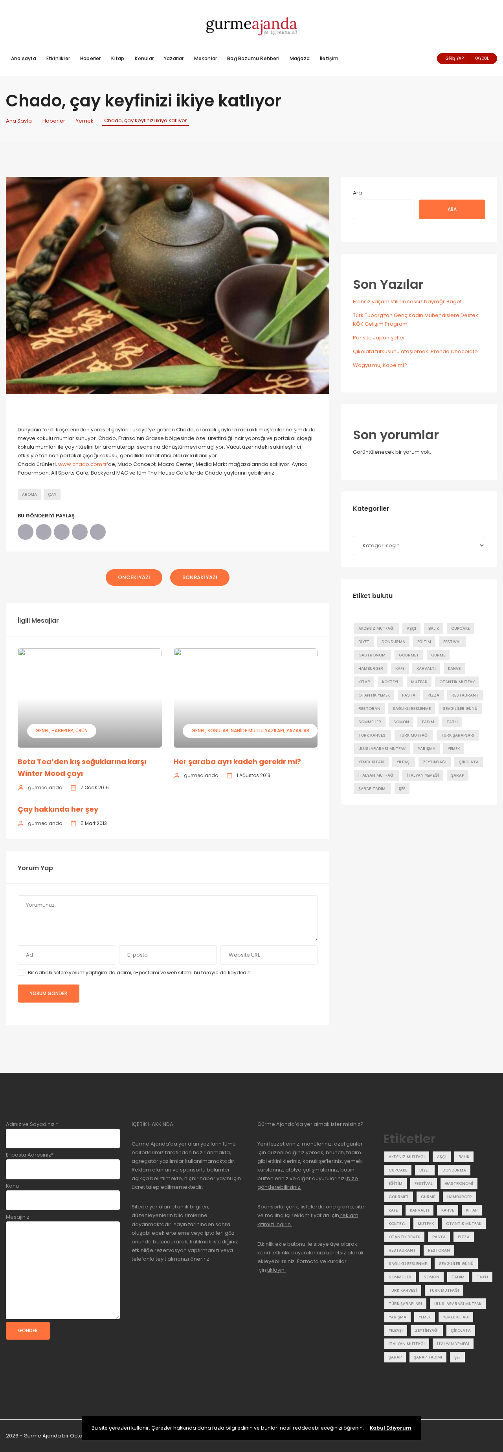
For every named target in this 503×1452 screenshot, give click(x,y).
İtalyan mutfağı (376, 775)
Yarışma (426, 748)
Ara (357, 192)
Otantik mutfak (457, 681)
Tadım (427, 721)
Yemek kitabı (371, 761)
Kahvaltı (426, 668)
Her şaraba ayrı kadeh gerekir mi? (237, 761)
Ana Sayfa (19, 121)
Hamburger (370, 668)
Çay (52, 494)
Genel (42, 730)
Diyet (363, 641)
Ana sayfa (23, 58)
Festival (452, 641)
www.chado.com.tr (82, 464)
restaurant (465, 695)
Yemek (85, 121)
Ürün (81, 730)
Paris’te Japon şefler (379, 337)
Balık (433, 628)
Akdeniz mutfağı (376, 628)
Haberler (90, 58)
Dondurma (393, 641)
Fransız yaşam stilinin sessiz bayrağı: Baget (407, 301)
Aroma (29, 494)
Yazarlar (174, 58)
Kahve (454, 668)
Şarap (457, 775)
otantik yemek (374, 695)
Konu (12, 1186)
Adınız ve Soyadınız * (32, 1124)
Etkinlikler (58, 58)
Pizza (433, 695)
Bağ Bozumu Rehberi (253, 58)
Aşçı (411, 628)
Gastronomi (372, 655)
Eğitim (424, 641)
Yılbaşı (404, 761)
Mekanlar (205, 58)
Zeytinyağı (434, 761)
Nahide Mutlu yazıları (257, 730)
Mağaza (300, 58)
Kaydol (481, 58)
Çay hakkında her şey (58, 809)
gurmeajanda (45, 787)
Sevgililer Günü (460, 708)
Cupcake (460, 628)
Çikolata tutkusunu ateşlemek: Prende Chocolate (415, 351)
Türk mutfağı (414, 735)
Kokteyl (390, 681)
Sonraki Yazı (199, 577)
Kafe (399, 668)
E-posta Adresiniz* (29, 1155)
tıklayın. (276, 1270)
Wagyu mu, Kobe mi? (380, 365)
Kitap (118, 58)
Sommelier (369, 721)
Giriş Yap (455, 58)
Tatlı (452, 721)
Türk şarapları (457, 735)
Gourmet (409, 655)
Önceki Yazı (134, 577)
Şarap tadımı (372, 788)
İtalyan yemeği (423, 775)
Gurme (438, 655)
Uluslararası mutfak (382, 748)
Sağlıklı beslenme (412, 708)
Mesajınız (17, 1217)
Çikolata (469, 761)
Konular (144, 58)
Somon (401, 721)
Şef (402, 788)
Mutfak (419, 681)
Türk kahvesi (372, 735)
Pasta (408, 695)
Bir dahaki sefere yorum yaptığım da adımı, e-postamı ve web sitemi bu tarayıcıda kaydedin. (140, 972)
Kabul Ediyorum (390, 1427)
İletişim (329, 58)
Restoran (369, 708)
